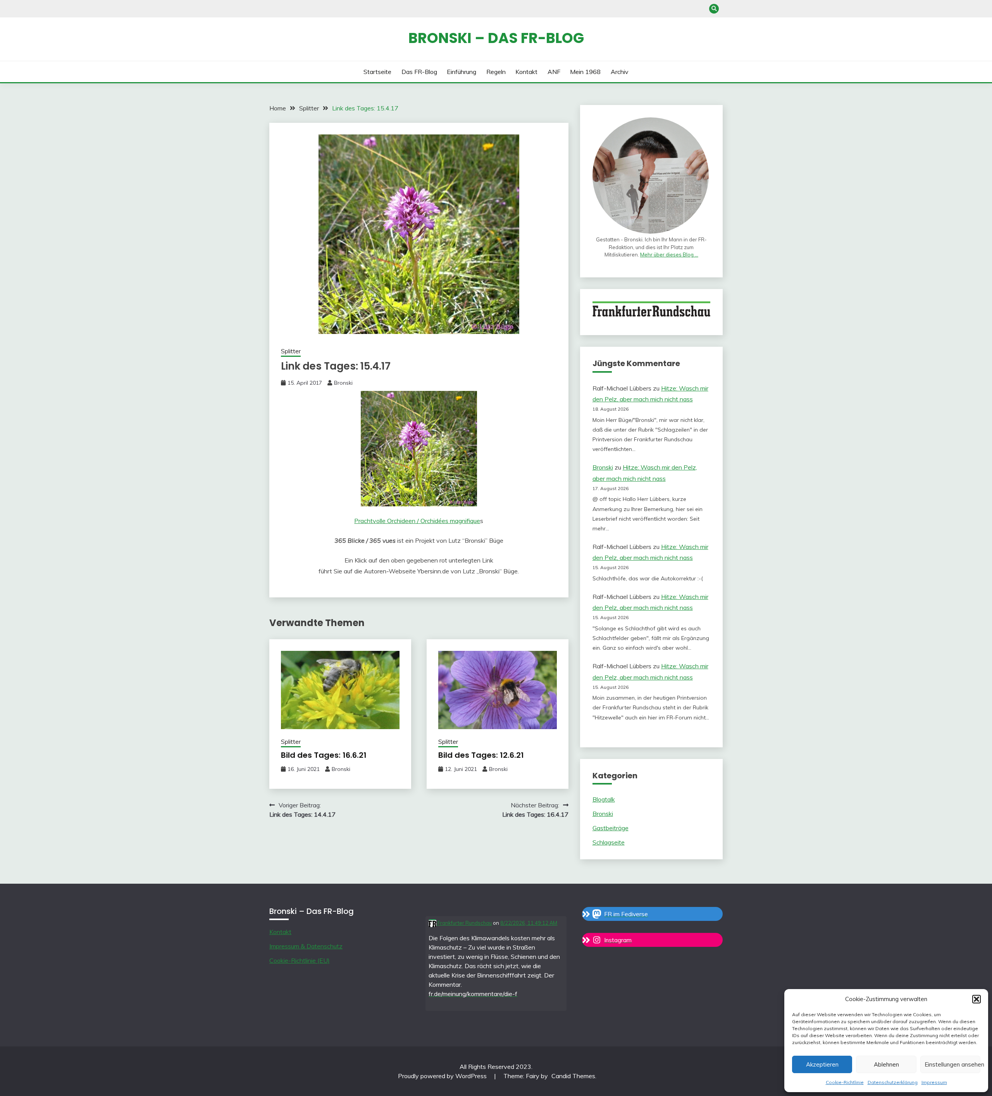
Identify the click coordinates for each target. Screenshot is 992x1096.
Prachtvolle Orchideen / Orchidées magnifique (417, 521)
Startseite (377, 72)
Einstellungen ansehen (952, 1064)
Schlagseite (608, 842)
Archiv (620, 72)
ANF (554, 72)
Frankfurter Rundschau (464, 923)
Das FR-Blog (419, 72)
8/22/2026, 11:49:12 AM (528, 923)
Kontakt (526, 72)
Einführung (461, 72)
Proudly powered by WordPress (443, 1076)
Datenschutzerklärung (893, 1082)
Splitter (291, 351)
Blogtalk (603, 799)
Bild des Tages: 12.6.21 (481, 755)
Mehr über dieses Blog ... (669, 254)
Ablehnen (886, 1064)
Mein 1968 (585, 72)
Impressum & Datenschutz (306, 946)
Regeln (496, 72)
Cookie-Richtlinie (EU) (299, 960)
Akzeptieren (822, 1064)
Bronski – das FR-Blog (496, 38)
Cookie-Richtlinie (845, 1082)
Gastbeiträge (610, 828)
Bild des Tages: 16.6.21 (324, 755)
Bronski (343, 382)
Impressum (934, 1082)
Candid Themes (573, 1076)
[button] (976, 999)
